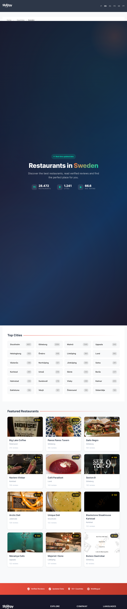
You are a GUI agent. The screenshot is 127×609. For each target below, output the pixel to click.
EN (105, 6)
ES (110, 6)
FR (114, 6)
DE (119, 6)
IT (101, 6)
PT (124, 6)
